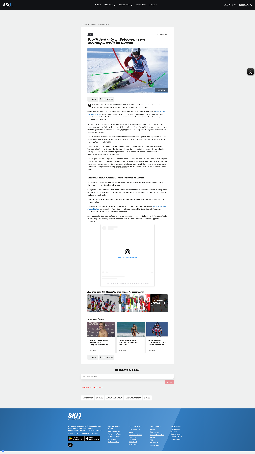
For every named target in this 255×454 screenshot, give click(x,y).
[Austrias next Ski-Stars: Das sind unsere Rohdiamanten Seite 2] (135, 303)
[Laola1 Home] (76, 417)
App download (134, 444)
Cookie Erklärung (177, 434)
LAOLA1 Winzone (134, 429)
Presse (152, 437)
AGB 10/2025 (154, 445)
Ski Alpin (99, 398)
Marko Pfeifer (107, 111)
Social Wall (133, 442)
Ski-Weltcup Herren (133, 398)
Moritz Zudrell (100, 104)
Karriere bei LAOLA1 (157, 435)
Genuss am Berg (125, 5)
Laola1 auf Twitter (135, 435)
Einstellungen (175, 439)
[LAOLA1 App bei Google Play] (76, 439)
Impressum (154, 442)
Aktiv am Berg (109, 5)
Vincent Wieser (120, 167)
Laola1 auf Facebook (132, 438)
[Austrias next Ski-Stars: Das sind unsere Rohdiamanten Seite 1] (103, 303)
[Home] (82, 24)
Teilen (93, 99)
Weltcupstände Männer (114, 427)
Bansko (147, 398)
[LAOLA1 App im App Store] (92, 439)
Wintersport (87, 398)
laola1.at (132, 432)
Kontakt (152, 429)
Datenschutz (176, 426)
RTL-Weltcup (112, 439)
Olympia (123, 130)
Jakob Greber (127, 111)
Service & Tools (135, 426)
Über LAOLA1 (154, 432)
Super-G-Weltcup (114, 436)
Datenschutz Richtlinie (175, 430)
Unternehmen (155, 426)
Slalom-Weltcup (113, 442)
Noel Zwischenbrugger (135, 104)
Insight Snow (141, 5)
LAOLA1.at (153, 5)
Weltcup (97, 5)
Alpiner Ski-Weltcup (114, 398)
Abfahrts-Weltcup (114, 434)
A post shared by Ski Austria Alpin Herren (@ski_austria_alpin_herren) (127, 283)
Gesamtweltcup (114, 431)
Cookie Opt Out (176, 436)
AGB (151, 440)
